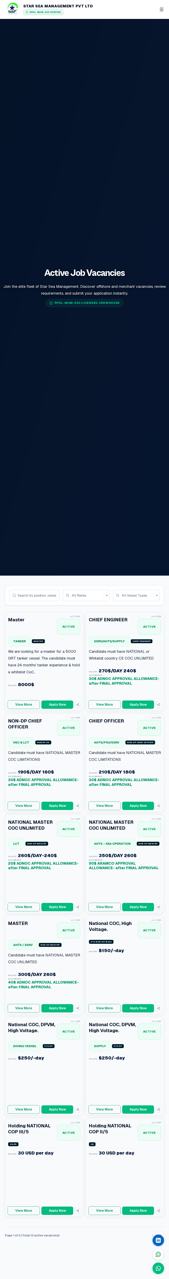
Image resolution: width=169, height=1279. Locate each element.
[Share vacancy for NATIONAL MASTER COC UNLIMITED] (78, 907)
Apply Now (57, 704)
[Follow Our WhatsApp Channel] (158, 1254)
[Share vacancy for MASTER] (78, 1008)
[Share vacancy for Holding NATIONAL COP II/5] (158, 1211)
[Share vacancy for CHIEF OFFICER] (158, 806)
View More (23, 704)
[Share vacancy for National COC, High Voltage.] (158, 1008)
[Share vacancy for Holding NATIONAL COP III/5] (78, 1211)
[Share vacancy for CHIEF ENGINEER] (158, 704)
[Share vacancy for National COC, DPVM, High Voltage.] (78, 1109)
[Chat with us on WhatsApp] (158, 1268)
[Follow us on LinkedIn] (158, 1240)
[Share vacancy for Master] (78, 704)
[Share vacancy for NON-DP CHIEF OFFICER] (78, 806)
